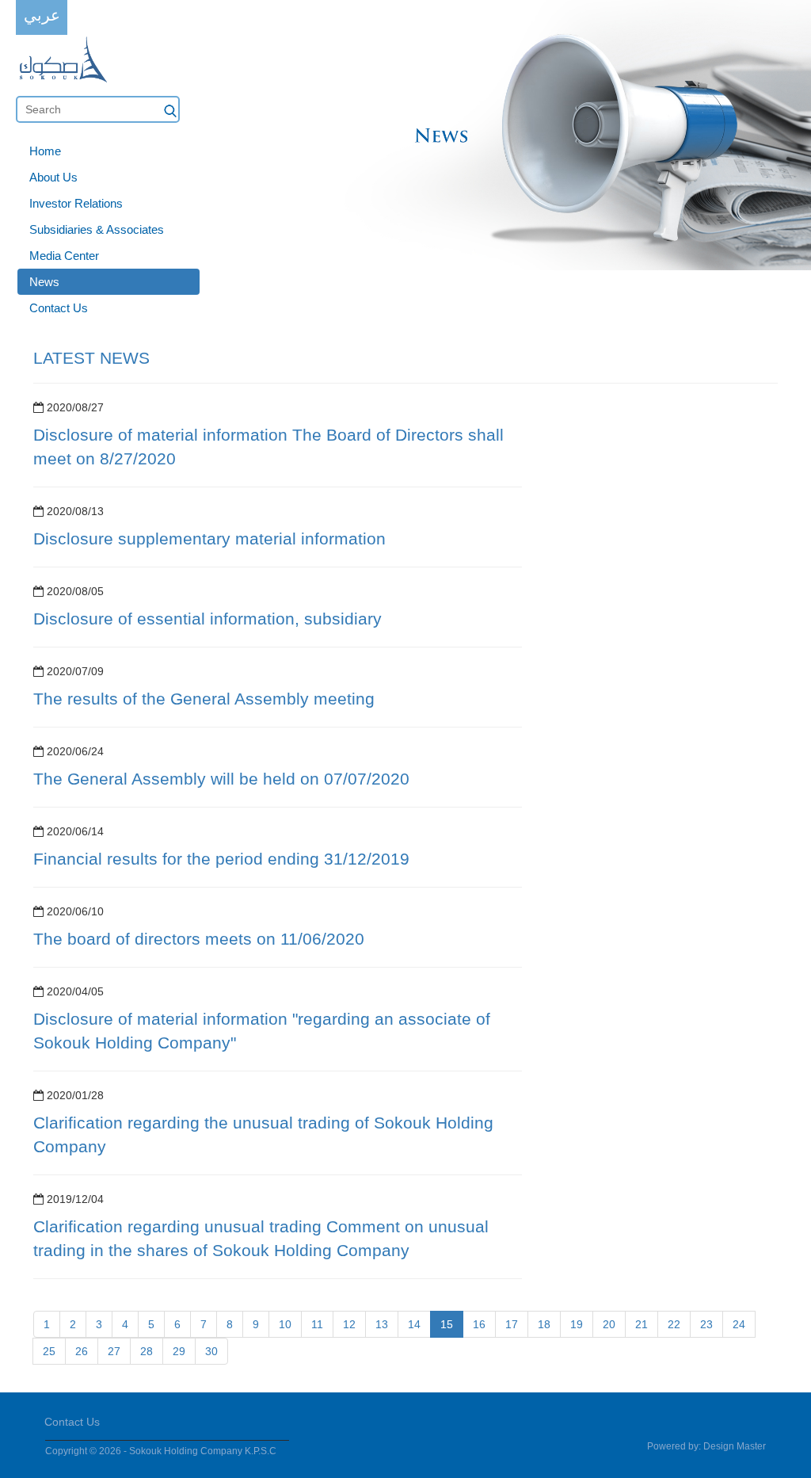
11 (317, 1324)
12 (349, 1324)
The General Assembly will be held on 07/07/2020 (221, 779)
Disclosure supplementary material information (209, 538)
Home (45, 151)
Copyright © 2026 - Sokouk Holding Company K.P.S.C (160, 1451)
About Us (53, 177)
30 (211, 1351)
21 (641, 1324)
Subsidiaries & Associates (96, 229)
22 (674, 1324)
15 (446, 1324)
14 (414, 1324)
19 (576, 1324)
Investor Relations (76, 203)
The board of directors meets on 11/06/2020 (198, 939)
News (44, 281)
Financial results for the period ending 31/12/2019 (221, 859)
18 (544, 1324)
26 (81, 1351)
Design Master (734, 1446)
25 (49, 1351)
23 (706, 1324)
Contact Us (58, 308)
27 (114, 1351)
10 (285, 1324)
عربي (42, 15)
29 (179, 1351)
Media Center (64, 255)
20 (609, 1324)
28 (146, 1351)
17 (511, 1324)
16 (479, 1324)
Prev (20, 145)
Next (790, 145)
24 (739, 1324)
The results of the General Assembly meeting (204, 698)
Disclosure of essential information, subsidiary (207, 618)
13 (381, 1324)
